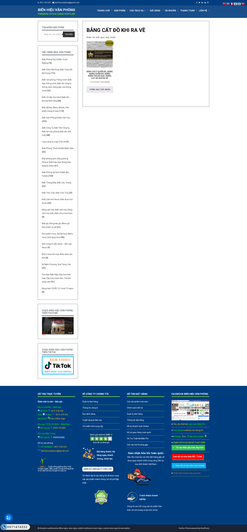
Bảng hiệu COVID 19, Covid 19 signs (57, 288)
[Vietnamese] (243, 4)
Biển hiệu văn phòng (56, 10)
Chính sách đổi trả (135, 408)
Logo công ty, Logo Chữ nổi (54, 142)
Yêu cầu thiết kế (189, 424)
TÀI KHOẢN (170, 10)
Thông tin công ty (90, 408)
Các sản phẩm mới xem (137, 401)
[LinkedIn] (206, 3)
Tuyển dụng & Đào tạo (92, 420)
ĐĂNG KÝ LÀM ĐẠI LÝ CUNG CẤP (98, 469)
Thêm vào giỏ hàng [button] (99, 89)
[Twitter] (200, 3)
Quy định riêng (88, 414)
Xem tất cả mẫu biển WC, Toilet (187, 456)
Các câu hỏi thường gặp (137, 445)
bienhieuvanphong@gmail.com (67, 3)
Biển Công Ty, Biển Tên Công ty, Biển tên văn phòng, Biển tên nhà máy (56, 131)
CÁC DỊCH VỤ (137, 10)
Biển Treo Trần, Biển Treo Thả (55, 193)
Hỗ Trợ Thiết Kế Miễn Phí (137, 438)
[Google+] (202, 3)
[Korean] (239, 4)
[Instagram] (208, 3)
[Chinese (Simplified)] (224, 4)
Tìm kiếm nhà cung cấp (92, 426)
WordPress (205, 528)
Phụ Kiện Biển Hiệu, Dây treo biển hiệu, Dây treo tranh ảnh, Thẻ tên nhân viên (56, 278)
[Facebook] (197, 3)
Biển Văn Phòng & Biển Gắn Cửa (56, 118)
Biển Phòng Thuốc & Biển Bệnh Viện (57, 148)
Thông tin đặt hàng (135, 420)
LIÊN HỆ (203, 10)
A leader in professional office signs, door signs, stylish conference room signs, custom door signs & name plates (84, 528)
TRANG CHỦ (103, 10)
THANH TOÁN (187, 10)
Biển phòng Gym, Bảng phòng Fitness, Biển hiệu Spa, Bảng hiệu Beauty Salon (56, 162)
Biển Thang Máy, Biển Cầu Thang (56, 182)
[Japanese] (235, 4)
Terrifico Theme (185, 528)
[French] (232, 4)
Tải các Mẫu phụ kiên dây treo (190, 447)
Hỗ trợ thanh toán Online (138, 426)
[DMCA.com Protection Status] (101, 504)
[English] (228, 4)
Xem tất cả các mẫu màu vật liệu (190, 465)
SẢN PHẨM (119, 10)
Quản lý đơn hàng (90, 401)
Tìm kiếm (69, 34)
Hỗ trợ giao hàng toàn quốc (139, 432)
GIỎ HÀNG (155, 10)
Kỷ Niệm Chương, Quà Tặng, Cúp (56, 264)
